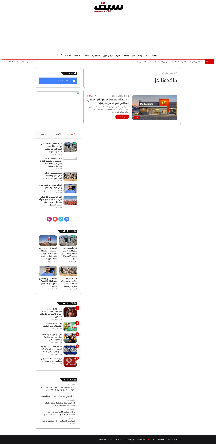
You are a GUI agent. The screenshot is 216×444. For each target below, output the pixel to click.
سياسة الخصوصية (23, 62)
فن (133, 55)
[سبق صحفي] (108, 7)
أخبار (147, 55)
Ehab (125, 96)
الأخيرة (73, 134)
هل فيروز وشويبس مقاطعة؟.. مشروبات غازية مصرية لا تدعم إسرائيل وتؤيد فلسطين (51, 312)
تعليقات (43, 134)
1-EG (101, 439)
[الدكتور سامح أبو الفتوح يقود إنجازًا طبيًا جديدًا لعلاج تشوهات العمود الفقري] (70, 188)
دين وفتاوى (107, 55)
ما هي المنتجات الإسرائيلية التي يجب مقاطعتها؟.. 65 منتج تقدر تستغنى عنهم (51, 349)
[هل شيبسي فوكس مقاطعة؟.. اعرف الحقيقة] (70, 326)
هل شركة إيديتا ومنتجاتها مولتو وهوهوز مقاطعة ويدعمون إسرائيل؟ (52, 337)
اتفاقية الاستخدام (9, 62)
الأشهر (58, 134)
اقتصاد (126, 55)
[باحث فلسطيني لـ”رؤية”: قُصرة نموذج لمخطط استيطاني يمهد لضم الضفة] (70, 176)
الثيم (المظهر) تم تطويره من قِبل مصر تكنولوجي (130, 439)
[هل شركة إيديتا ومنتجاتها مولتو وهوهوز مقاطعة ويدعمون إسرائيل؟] (70, 338)
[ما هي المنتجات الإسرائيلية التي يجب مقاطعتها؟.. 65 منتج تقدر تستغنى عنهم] (70, 350)
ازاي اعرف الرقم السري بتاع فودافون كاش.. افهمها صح (51, 360)
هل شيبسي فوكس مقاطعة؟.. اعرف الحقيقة (52, 325)
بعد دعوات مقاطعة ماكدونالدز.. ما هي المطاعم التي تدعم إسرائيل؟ (108, 101)
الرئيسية (155, 55)
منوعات (77, 55)
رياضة (140, 55)
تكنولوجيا (96, 55)
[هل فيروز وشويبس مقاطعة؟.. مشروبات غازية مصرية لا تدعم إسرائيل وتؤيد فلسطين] (70, 312)
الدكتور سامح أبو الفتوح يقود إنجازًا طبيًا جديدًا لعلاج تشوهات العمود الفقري (51, 187)
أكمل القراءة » (122, 117)
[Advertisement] (108, 31)
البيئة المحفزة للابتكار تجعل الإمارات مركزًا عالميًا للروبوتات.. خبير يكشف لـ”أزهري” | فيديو (51, 147)
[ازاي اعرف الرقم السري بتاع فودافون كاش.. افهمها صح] (70, 362)
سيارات (86, 55)
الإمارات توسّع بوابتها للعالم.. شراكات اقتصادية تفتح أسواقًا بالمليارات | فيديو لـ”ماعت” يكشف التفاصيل (50, 201)
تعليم (118, 55)
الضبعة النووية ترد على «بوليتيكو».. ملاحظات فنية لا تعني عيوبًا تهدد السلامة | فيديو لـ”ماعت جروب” (170, 62)
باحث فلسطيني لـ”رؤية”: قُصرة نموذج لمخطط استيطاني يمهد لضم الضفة (51, 175)
